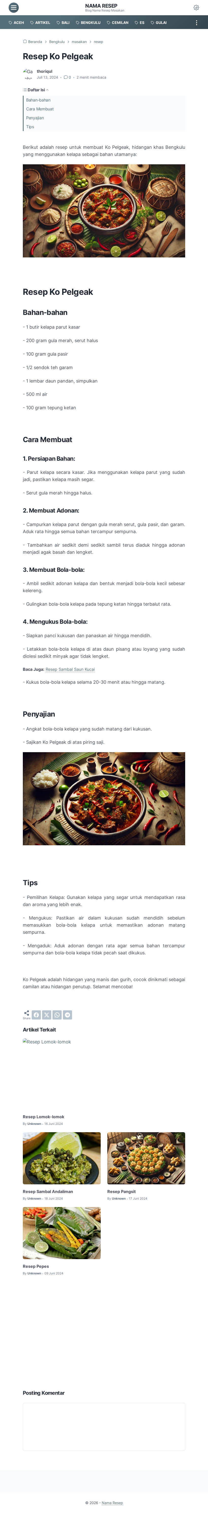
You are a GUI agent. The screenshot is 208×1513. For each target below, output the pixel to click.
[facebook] (36, 1015)
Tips (30, 126)
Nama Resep (101, 6)
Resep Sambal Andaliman (48, 1191)
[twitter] (46, 1015)
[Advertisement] (104, 1333)
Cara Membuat (40, 108)
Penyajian (35, 117)
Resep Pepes (36, 1266)
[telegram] (67, 1015)
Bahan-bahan (38, 100)
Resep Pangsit (121, 1191)
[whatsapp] (57, 1015)
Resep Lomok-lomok (43, 1116)
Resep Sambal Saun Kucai (70, 669)
